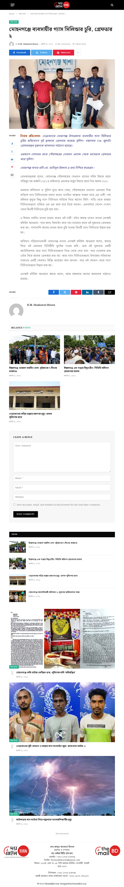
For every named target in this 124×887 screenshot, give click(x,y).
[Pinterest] (12, 167)
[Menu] (13, 5)
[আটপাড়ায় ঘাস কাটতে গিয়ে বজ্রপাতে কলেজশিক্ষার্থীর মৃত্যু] (62, 786)
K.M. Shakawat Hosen (28, 44)
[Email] (12, 175)
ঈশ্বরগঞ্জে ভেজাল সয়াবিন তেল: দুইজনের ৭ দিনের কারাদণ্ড (33, 369)
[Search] (111, 5)
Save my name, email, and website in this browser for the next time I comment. (59, 505)
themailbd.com (79, 883)
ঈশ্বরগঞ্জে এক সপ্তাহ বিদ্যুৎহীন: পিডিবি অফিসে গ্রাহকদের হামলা (86, 369)
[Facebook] (12, 144)
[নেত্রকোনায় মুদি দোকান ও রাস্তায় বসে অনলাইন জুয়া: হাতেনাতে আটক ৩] (62, 712)
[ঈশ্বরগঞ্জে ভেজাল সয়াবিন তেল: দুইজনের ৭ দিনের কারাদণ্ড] (34, 349)
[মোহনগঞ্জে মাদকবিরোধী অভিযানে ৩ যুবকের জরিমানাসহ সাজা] (17, 596)
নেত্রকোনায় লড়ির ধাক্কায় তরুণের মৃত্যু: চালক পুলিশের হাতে (30, 415)
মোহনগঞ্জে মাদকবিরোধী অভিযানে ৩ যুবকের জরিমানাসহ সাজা (54, 592)
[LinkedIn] (12, 159)
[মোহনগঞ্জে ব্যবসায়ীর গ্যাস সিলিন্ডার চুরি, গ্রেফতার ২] (62, 94)
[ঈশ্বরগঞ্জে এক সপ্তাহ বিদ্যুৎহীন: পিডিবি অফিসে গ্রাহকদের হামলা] (89, 349)
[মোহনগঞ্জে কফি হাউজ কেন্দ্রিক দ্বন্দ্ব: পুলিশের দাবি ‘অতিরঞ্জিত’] (62, 639)
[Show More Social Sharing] (78, 52)
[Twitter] (12, 151)
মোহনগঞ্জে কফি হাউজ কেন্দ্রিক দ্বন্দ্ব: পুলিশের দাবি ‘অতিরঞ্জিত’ (45, 672)
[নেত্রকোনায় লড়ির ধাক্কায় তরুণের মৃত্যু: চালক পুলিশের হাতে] (34, 395)
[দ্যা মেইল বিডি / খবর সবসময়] (62, 5)
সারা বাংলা (13, 22)
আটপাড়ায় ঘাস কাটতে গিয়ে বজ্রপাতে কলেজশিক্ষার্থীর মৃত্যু (44, 819)
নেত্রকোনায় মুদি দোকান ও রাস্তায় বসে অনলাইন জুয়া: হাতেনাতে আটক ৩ (51, 746)
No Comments (64, 44)
